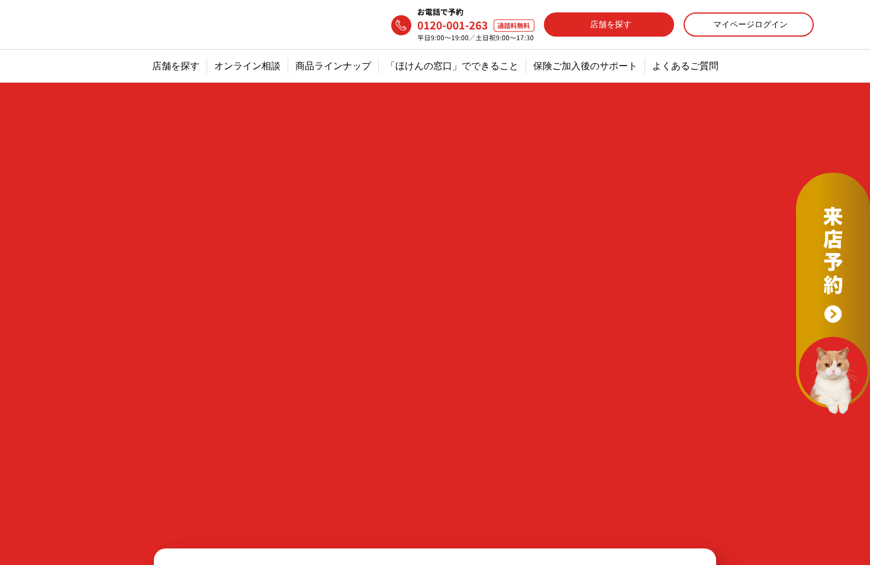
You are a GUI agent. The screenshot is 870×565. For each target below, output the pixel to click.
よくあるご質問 (685, 66)
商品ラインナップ (333, 66)
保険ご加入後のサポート (585, 66)
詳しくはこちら (261, 441)
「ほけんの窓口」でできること (452, 66)
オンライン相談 (247, 66)
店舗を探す (175, 66)
